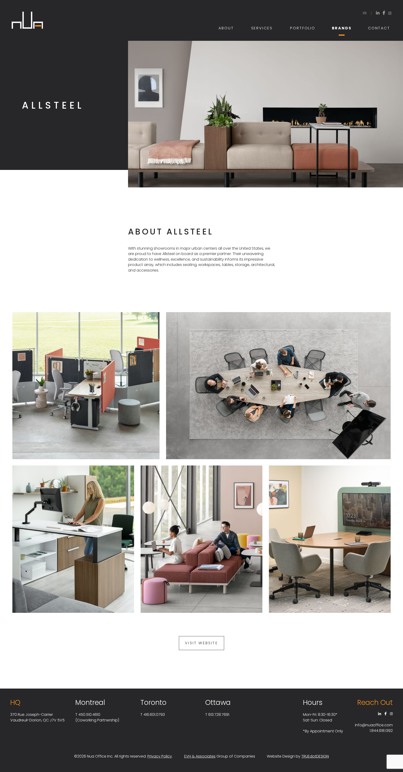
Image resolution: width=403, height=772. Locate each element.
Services (262, 28)
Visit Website (201, 643)
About (226, 28)
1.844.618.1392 (381, 730)
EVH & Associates (199, 756)
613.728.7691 (218, 714)
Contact (379, 28)
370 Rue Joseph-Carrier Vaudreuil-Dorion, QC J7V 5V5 (37, 717)
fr (365, 13)
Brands (342, 28)
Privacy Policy (159, 756)
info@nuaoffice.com (374, 725)
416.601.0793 (154, 714)
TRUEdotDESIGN (315, 756)
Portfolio (302, 28)
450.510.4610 (89, 714)
